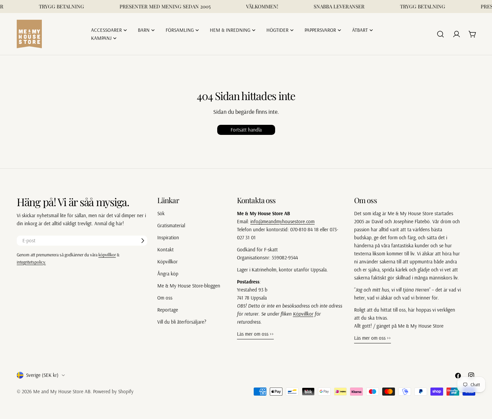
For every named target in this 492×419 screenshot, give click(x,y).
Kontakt (165, 249)
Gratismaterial (171, 225)
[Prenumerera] (143, 241)
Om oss (164, 298)
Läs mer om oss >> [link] (255, 334)
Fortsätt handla (246, 130)
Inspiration (168, 237)
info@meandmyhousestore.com (282, 221)
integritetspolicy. (31, 262)
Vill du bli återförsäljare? (181, 322)
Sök (161, 213)
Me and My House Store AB (61, 391)
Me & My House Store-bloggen (188, 285)
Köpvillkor (167, 261)
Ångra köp (167, 273)
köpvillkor (107, 254)
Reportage (167, 310)
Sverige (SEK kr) (42, 375)
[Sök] (440, 34)
